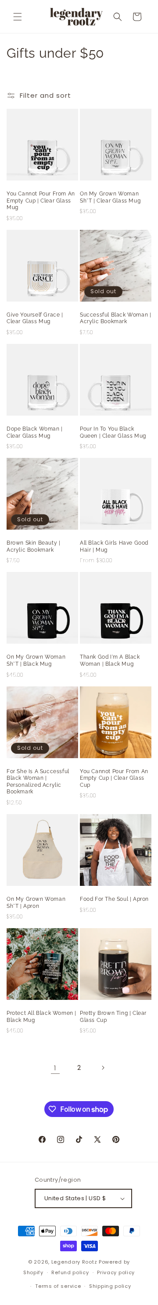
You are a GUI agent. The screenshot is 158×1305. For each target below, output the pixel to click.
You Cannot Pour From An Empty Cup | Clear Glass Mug (41, 200)
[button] (17, 16)
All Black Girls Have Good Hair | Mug (114, 546)
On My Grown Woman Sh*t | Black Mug (36, 660)
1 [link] (55, 1068)
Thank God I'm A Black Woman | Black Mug (110, 660)
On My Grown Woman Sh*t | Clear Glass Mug (110, 197)
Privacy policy (116, 1272)
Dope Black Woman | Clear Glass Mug (35, 432)
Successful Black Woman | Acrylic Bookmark (115, 318)
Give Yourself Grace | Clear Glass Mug (35, 318)
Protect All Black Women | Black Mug (41, 1016)
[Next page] (102, 1067)
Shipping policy (110, 1286)
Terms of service (58, 1286)
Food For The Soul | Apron (114, 899)
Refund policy (70, 1272)
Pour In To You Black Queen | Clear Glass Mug (113, 432)
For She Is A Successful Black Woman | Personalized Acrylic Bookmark (38, 781)
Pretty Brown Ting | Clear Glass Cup (113, 1016)
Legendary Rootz (74, 1261)
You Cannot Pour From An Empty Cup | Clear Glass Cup (114, 778)
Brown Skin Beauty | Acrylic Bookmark (33, 546)
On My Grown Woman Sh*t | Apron (36, 902)
